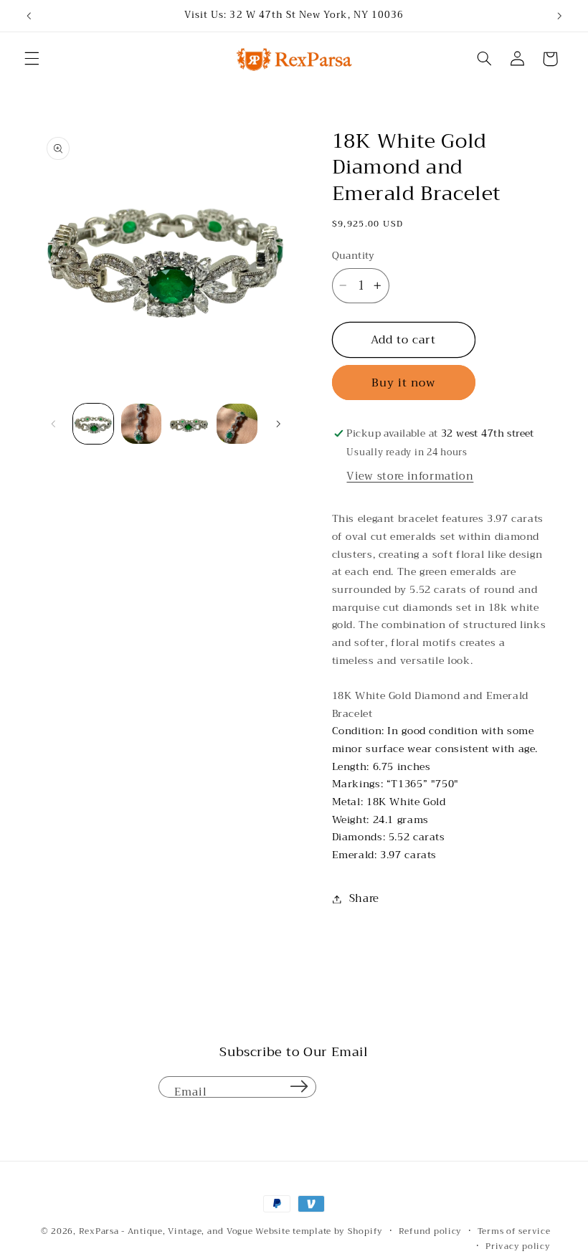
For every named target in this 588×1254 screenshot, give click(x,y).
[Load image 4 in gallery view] (237, 424)
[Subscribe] (299, 1087)
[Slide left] (54, 424)
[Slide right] (278, 424)
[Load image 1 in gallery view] (93, 424)
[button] (31, 58)
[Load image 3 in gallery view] (189, 424)
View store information (409, 476)
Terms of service (514, 1231)
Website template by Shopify (319, 1231)
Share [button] (364, 898)
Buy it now (403, 382)
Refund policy (431, 1231)
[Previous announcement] (28, 16)
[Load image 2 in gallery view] (141, 424)
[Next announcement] (559, 16)
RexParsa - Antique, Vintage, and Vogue (166, 1231)
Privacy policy (517, 1246)
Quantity (353, 256)
